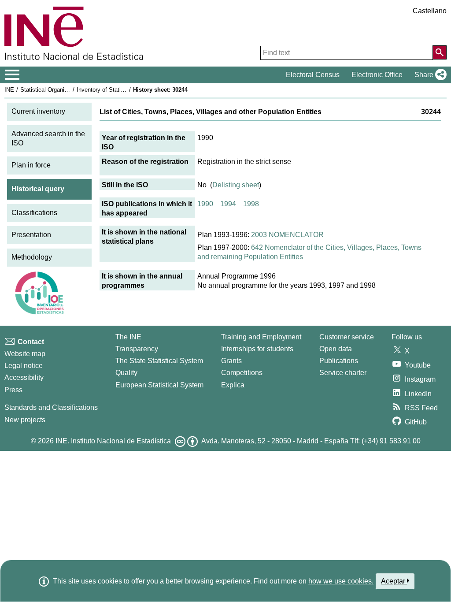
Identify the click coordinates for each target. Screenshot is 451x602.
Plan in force (31, 165)
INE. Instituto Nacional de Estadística (113, 441)
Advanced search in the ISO (48, 138)
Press (13, 390)
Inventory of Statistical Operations (120, 89)
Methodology (31, 257)
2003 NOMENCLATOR (287, 234)
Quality (126, 372)
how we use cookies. (340, 581)
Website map (24, 353)
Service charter (342, 372)
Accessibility (24, 377)
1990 (205, 204)
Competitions (241, 372)
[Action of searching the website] (440, 52)
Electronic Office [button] (377, 74)
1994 (228, 204)
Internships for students (257, 349)
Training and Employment (261, 337)
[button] (429, 75)
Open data (335, 349)
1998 (251, 204)
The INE (128, 337)
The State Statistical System (159, 360)
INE (9, 89)
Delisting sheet (235, 185)
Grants (231, 360)
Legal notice (23, 365)
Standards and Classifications (51, 407)
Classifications (34, 212)
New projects (24, 420)
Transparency (136, 349)
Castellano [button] (430, 11)
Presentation (31, 234)
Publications (338, 360)
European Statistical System (159, 385)
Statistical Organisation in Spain (61, 89)
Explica (232, 385)
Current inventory (38, 111)
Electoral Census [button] (313, 74)
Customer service (346, 337)
